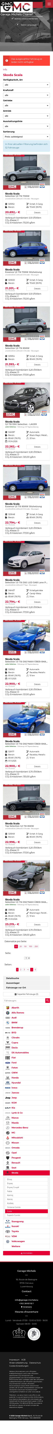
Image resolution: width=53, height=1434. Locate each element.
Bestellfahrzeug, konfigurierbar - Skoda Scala (26, 190)
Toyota (15, 1231)
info (5, 69)
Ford (13, 1062)
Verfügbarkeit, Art (13, 80)
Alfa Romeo (17, 1012)
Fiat (13, 1057)
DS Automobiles (20, 1052)
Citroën (15, 1037)
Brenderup (17, 1027)
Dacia (14, 1047)
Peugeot (16, 1158)
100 (30, 946)
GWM (14, 1072)
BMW (14, 1022)
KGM (14, 1103)
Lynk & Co (17, 1113)
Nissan (15, 1142)
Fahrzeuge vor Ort (16, 987)
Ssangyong (17, 1221)
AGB (23, 1360)
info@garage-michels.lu (26, 1300)
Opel (14, 1153)
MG (13, 1132)
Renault (15, 1163)
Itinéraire (27, 1307)
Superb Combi (13, 1215)
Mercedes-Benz (19, 1127)
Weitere (15, 1246)
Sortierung (9, 132)
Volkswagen (18, 1241)
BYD (13, 1032)
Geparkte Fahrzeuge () (27, 994)
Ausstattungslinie (12, 121)
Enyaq (10, 1183)
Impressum (14, 1360)
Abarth (15, 1007)
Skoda (14, 1173)
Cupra (14, 1042)
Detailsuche (12, 978)
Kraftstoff (8, 90)
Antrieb (7, 111)
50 (25, 946)
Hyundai (16, 1083)
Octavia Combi (14, 1207)
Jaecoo (15, 1093)
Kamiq (10, 1195)
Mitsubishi (17, 1137)
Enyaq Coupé (13, 1187)
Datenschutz (35, 1363)
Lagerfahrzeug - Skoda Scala (26, 578)
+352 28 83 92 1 (26, 1303)
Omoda (15, 1148)
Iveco (14, 1088)
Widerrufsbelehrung (18, 1363)
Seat (13, 1168)
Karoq (9, 1199)
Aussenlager (13, 983)
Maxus (15, 1118)
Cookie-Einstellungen (18, 1366)
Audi (14, 1018)
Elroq (9, 1179)
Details (37, 212)
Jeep (14, 1098)
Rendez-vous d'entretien (26, 19)
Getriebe (7, 100)
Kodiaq (10, 1203)
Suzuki (15, 1226)
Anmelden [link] (27, 1253)
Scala (9, 1211)
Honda (15, 1077)
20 (21, 946)
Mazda (15, 1123)
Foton (14, 1067)
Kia (13, 1108)
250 (36, 946)
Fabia (9, 1191)
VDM (14, 1236)
